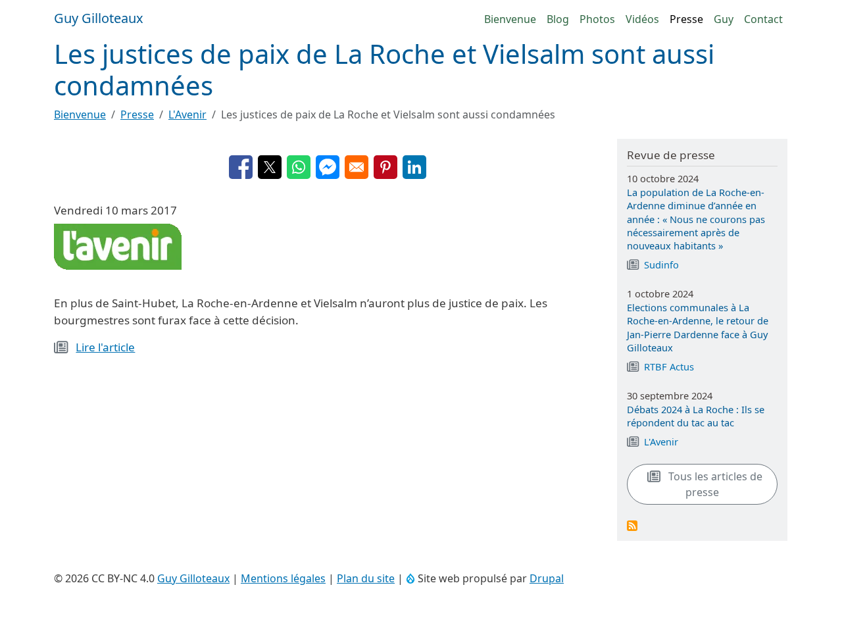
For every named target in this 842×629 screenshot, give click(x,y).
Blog (558, 19)
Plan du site (366, 578)
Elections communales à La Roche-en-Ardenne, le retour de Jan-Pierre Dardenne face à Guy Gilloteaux (697, 327)
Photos (597, 19)
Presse (686, 19)
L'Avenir (187, 114)
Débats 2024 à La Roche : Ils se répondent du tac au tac (695, 416)
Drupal (547, 578)
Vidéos (642, 19)
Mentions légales (283, 578)
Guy (723, 19)
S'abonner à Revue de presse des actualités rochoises (632, 525)
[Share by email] (356, 167)
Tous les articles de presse (714, 484)
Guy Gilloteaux (193, 578)
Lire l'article (105, 347)
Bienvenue (510, 19)
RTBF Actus (669, 366)
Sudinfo (661, 264)
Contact (763, 19)
